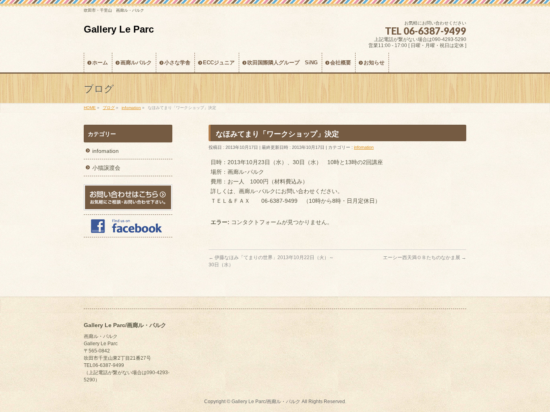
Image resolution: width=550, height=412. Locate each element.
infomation (364, 147)
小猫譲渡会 (106, 168)
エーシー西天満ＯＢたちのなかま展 (424, 257)
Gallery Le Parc (119, 29)
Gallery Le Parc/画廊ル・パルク (266, 401)
